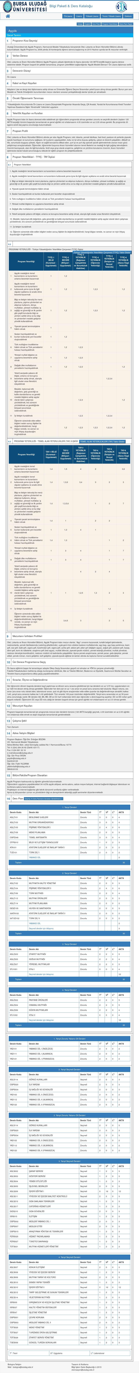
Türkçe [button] (80, 24)
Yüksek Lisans (92, 16)
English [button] (87, 24)
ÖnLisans (68, 16)
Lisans (79, 16)
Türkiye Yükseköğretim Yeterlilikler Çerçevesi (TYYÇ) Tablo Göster (102, 252)
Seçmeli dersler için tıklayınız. (41, 928)
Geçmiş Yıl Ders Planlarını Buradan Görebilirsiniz (43, 798)
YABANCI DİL (35, 857)
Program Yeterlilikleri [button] (110, 24)
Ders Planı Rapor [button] (126, 24)
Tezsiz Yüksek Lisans (111, 16)
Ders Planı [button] (96, 24)
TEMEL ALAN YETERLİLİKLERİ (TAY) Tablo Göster (102, 441)
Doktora (128, 16)
